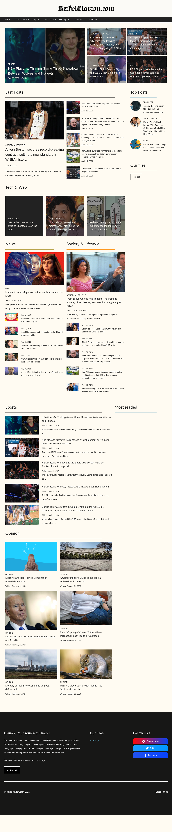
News (8, 20)
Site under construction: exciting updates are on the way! (22, 226)
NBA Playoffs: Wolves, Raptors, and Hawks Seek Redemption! (75, 486)
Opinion (93, 20)
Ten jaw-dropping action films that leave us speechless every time (153, 109)
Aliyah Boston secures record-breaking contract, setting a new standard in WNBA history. (34, 154)
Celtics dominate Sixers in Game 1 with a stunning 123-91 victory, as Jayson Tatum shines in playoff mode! (102, 137)
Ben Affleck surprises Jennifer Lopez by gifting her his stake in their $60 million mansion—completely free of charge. (101, 154)
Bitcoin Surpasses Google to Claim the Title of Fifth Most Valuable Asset (154, 147)
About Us (35, 760)
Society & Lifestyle (57, 20)
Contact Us (12, 770)
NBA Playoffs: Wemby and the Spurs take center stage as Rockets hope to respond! (146, 73)
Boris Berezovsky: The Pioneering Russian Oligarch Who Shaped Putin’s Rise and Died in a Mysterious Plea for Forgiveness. (102, 121)
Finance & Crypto (28, 20)
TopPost (136, 177)
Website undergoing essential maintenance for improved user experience (105, 226)
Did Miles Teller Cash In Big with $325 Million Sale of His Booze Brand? (104, 73)
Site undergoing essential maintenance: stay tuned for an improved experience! (64, 226)
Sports (78, 20)
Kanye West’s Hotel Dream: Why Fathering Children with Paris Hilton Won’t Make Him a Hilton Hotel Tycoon (154, 128)
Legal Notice (161, 792)
